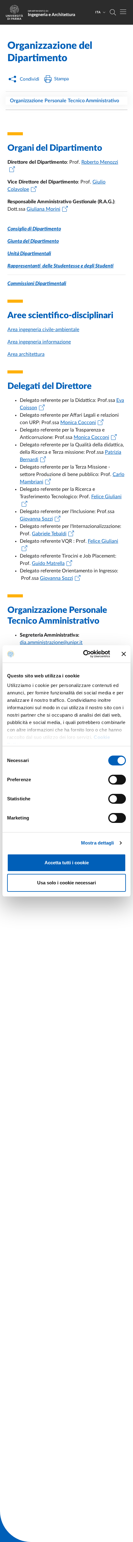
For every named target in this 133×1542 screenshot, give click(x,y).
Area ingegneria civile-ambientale (43, 329)
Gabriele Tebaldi (49, 533)
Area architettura (26, 354)
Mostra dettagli (97, 842)
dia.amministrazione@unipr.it (51, 642)
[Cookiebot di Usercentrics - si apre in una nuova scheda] (83, 654)
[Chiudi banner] (124, 654)
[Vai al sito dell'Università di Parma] (16, 12)
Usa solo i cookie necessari (66, 882)
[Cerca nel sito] (113, 12)
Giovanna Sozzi (36, 518)
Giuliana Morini (43, 209)
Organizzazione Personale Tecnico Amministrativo (64, 100)
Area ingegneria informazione (39, 341)
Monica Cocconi (78, 422)
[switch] (117, 780)
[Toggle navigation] (123, 11)
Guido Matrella (48, 563)
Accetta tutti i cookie (67, 862)
